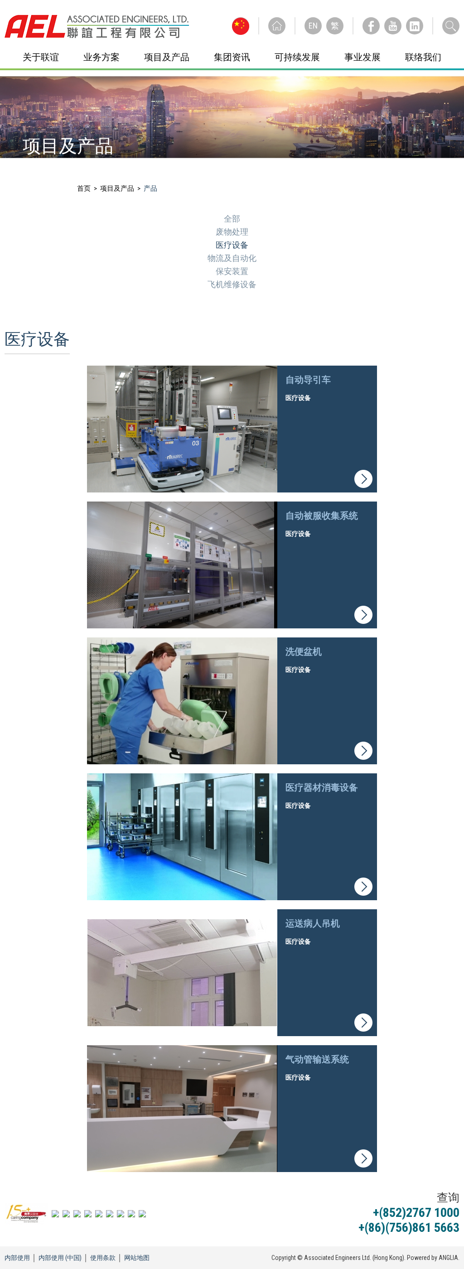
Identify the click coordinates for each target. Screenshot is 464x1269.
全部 (232, 218)
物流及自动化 (232, 258)
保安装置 (232, 271)
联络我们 (423, 57)
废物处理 (232, 231)
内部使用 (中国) (60, 1257)
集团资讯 (232, 57)
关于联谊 (41, 57)
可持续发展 (297, 57)
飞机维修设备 (232, 284)
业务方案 (101, 57)
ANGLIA (448, 1257)
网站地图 (137, 1257)
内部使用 (17, 1257)
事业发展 (362, 57)
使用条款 (103, 1257)
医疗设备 (232, 245)
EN (313, 25)
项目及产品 (166, 57)
